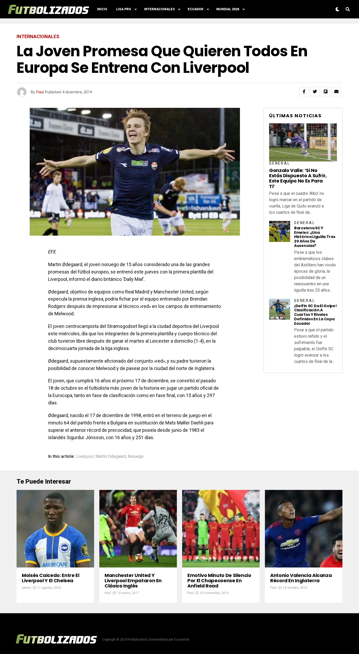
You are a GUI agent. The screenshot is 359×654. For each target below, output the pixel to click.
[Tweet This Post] (315, 91)
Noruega (135, 456)
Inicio (102, 9)
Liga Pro (123, 9)
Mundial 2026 (227, 9)
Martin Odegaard (110, 456)
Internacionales (159, 9)
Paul (40, 92)
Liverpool (85, 456)
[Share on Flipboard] (325, 91)
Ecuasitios (181, 639)
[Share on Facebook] (304, 91)
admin (26, 588)
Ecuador (195, 9)
